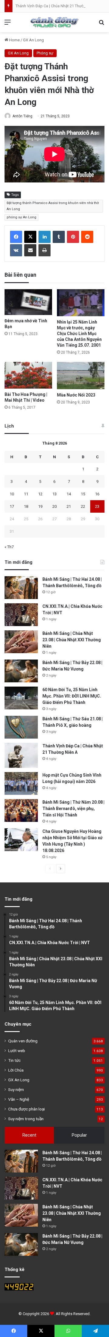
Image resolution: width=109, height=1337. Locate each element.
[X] (30, 237)
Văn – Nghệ (18, 1099)
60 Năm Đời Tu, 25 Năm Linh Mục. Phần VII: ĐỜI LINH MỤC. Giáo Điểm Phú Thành (71, 696)
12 (40, 494)
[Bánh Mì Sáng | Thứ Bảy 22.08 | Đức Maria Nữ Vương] (21, 671)
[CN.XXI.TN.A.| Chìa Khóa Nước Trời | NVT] (21, 614)
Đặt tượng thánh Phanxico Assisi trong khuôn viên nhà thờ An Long (53, 206)
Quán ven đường (23, 1040)
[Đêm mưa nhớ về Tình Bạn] (28, 302)
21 (69, 506)
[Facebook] (16, 237)
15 (83, 494)
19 (40, 506)
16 (97, 494)
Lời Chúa (16, 1070)
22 (83, 506)
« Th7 (9, 547)
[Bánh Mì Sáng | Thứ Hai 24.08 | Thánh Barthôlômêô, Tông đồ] (21, 587)
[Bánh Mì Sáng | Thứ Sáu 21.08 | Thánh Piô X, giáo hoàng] (21, 727)
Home (14, 40)
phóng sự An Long (21, 217)
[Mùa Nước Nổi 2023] (80, 375)
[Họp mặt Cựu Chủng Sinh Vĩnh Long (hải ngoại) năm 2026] (21, 783)
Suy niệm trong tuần (26, 1118)
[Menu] (8, 24)
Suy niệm (16, 1089)
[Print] (44, 250)
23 (97, 506)
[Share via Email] (30, 250)
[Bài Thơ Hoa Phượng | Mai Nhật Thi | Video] (28, 375)
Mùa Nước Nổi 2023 (76, 395)
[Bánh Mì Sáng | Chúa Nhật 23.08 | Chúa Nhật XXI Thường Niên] (21, 641)
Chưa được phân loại (26, 1109)
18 (26, 506)
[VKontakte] (16, 250)
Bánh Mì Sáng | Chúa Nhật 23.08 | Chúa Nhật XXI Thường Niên (71, 640)
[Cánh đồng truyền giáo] (54, 22)
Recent (29, 1135)
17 (12, 506)
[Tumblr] (59, 237)
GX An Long (33, 40)
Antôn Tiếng (22, 116)
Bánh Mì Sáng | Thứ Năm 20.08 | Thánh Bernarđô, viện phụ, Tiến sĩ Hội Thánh (73, 808)
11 (26, 494)
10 (12, 494)
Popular (79, 1135)
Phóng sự (45, 53)
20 (54, 506)
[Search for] (101, 24)
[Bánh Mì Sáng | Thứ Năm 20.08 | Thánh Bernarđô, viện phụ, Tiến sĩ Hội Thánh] (21, 810)
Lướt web (16, 1050)
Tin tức (14, 1060)
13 (54, 494)
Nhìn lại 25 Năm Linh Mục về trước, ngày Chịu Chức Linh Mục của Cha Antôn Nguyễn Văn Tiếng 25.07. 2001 (79, 334)
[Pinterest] (73, 237)
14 (69, 494)
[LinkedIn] (44, 237)
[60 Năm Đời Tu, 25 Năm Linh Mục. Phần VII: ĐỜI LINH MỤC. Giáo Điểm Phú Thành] (21, 698)
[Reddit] (87, 237)
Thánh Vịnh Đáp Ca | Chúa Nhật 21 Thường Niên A (58, 6)
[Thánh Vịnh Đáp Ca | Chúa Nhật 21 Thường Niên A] (21, 755)
